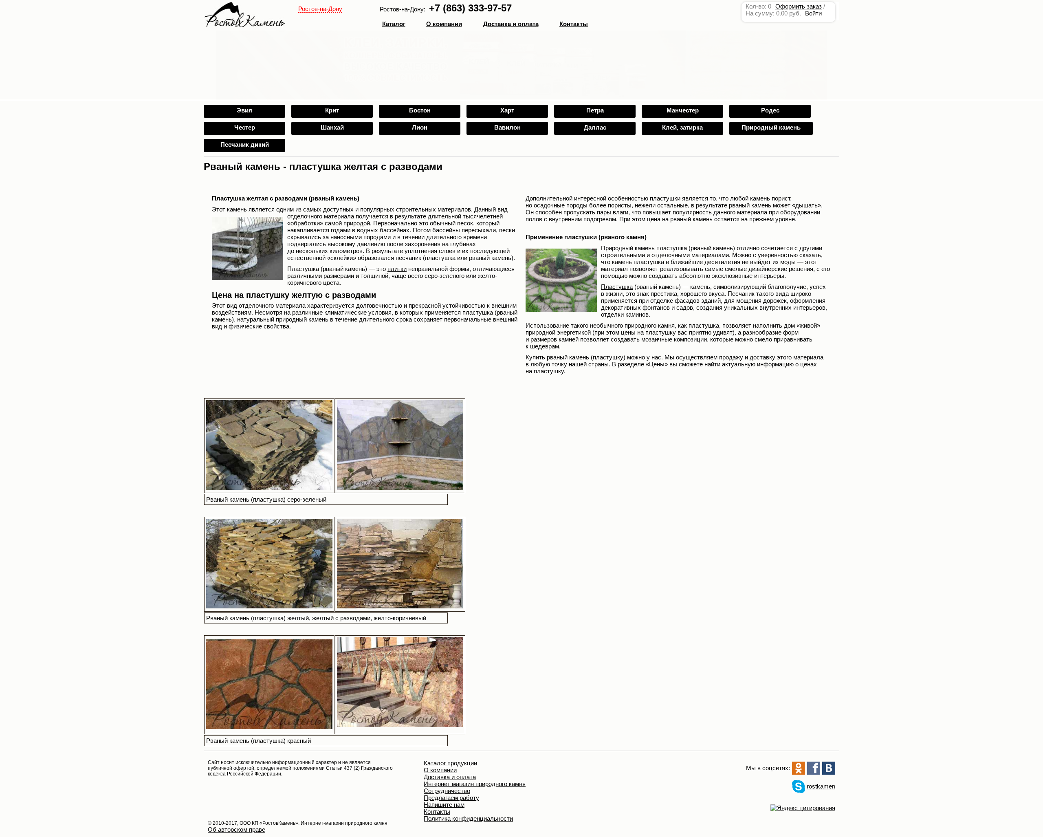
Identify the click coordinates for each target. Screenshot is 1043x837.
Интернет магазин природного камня (475, 783)
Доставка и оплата (450, 776)
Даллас (595, 127)
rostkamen (821, 786)
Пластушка (617, 286)
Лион (419, 127)
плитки (397, 268)
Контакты (573, 23)
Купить (535, 357)
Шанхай (332, 127)
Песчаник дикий (244, 144)
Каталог (393, 23)
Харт (507, 110)
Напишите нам (444, 804)
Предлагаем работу (451, 797)
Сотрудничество (447, 790)
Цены (657, 364)
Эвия (244, 110)
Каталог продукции (450, 763)
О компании (444, 23)
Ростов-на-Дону (320, 8)
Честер (244, 127)
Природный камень (771, 127)
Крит (332, 110)
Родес (770, 110)
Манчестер (683, 110)
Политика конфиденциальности (468, 818)
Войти (813, 13)
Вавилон (507, 127)
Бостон (420, 110)
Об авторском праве (236, 829)
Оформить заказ (798, 6)
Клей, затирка (682, 127)
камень (237, 209)
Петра (595, 110)
